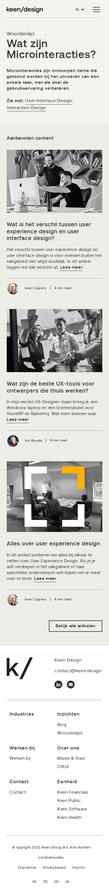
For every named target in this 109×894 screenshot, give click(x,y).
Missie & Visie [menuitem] (71, 758)
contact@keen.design (77, 671)
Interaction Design (26, 107)
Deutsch (48, 882)
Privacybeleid (54, 868)
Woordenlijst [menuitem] (69, 733)
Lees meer (71, 267)
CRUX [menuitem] (63, 767)
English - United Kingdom (70, 882)
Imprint (78, 868)
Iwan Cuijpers (35, 288)
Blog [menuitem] (61, 725)
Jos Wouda (33, 440)
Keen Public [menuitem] (69, 801)
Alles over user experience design (53, 544)
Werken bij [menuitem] (20, 758)
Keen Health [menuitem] (69, 817)
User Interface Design (48, 100)
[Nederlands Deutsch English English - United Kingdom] (54, 882)
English (59, 882)
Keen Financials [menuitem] (72, 792)
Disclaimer (27, 868)
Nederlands (38, 882)
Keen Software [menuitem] (72, 809)
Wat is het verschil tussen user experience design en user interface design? (49, 231)
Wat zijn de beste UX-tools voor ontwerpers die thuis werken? (51, 387)
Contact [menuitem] (18, 792)
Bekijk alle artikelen (76, 626)
